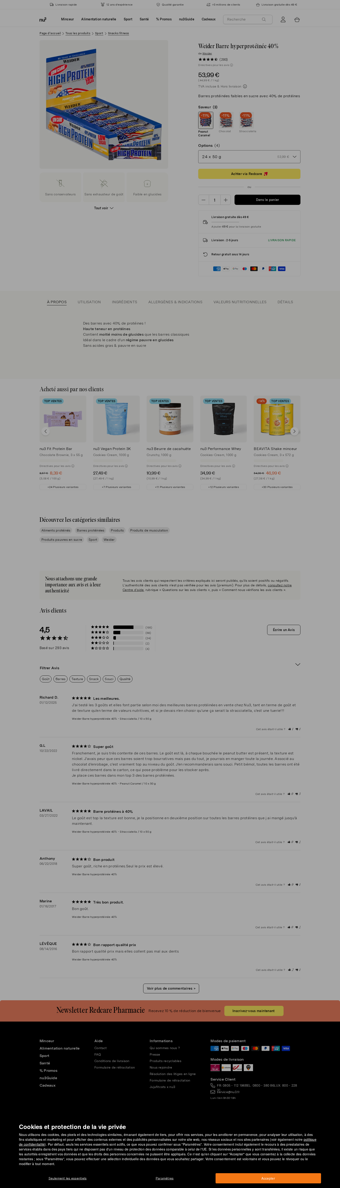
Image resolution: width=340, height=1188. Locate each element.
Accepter (268, 1178)
